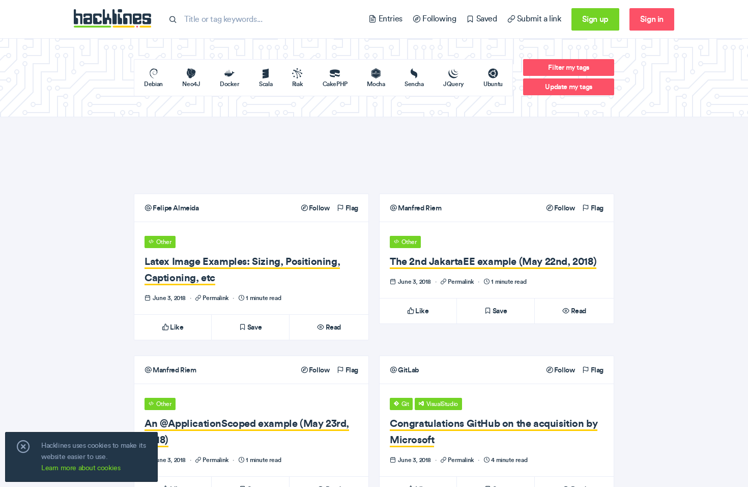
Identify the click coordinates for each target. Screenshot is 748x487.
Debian (153, 84)
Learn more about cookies (80, 468)
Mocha (376, 84)
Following (438, 18)
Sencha (414, 84)
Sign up (595, 19)
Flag (351, 207)
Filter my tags (568, 67)
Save (254, 327)
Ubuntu (493, 84)
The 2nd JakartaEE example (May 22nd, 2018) (493, 261)
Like (176, 327)
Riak (297, 84)
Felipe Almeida (175, 207)
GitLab (408, 369)
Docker (230, 84)
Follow (318, 207)
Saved (485, 18)
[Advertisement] (374, 155)
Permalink (216, 298)
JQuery (453, 84)
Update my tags (568, 86)
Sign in (652, 19)
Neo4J (191, 84)
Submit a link (538, 18)
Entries (389, 18)
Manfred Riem (419, 207)
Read (332, 327)
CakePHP (335, 84)
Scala (265, 84)
